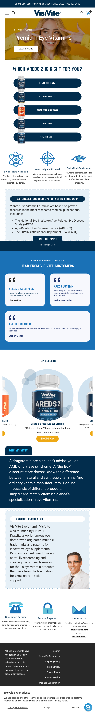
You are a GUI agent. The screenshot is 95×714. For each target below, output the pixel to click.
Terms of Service (51, 677)
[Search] (13, 13)
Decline (76, 707)
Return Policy (53, 667)
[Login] (81, 13)
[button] (88, 707)
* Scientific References (49, 656)
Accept (46, 707)
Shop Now (47, 438)
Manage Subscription (49, 683)
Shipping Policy (52, 661)
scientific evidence (15, 183)
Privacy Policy (53, 672)
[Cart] (88, 13)
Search (56, 651)
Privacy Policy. (61, 700)
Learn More (26, 49)
